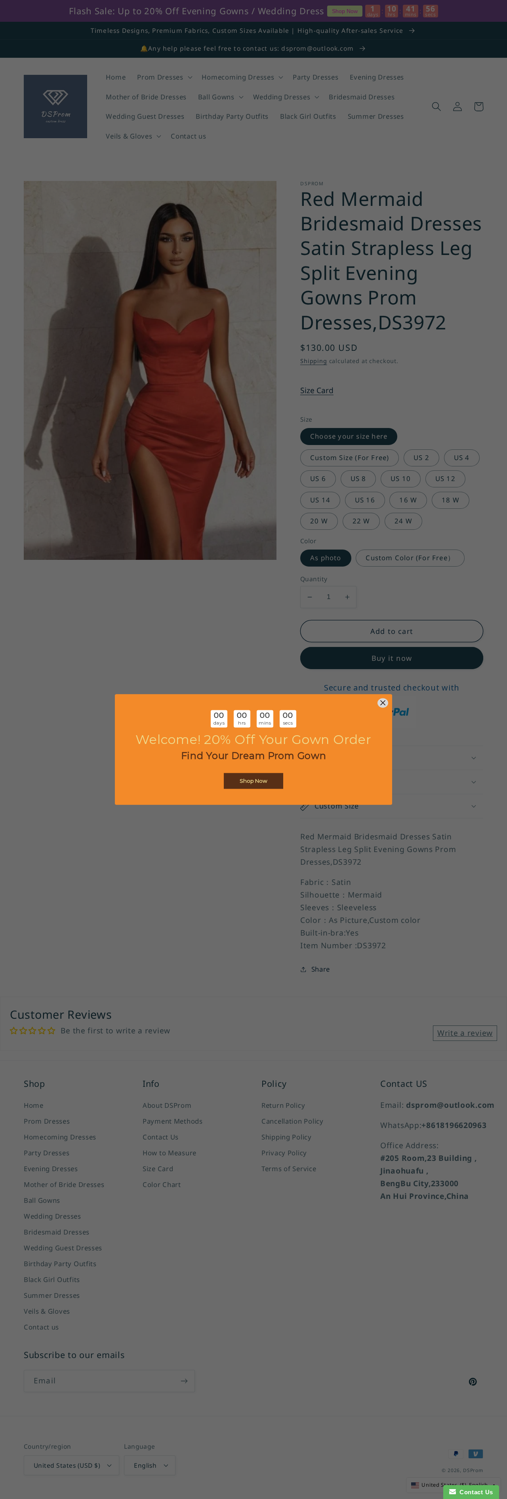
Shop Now (253, 781)
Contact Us (474, 1492)
